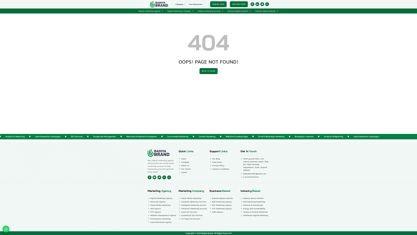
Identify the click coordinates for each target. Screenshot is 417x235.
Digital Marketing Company (179, 11)
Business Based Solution (238, 11)
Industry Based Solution (265, 11)
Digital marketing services (209, 11)
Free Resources (195, 4)
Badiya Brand (207, 233)
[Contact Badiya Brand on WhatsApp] (6, 229)
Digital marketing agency (149, 11)
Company (179, 4)
